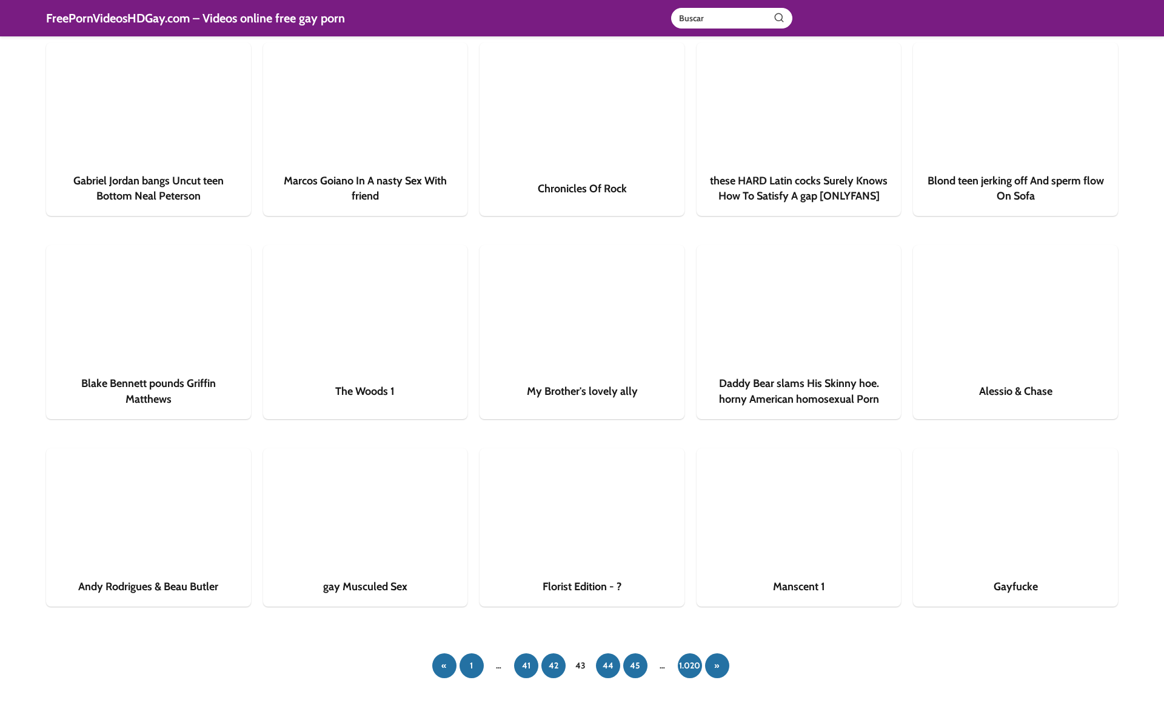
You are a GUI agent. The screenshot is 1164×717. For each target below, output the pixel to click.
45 (635, 665)
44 (608, 665)
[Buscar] (779, 17)
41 (526, 665)
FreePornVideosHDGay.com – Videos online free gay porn (195, 18)
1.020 (689, 665)
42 (553, 665)
